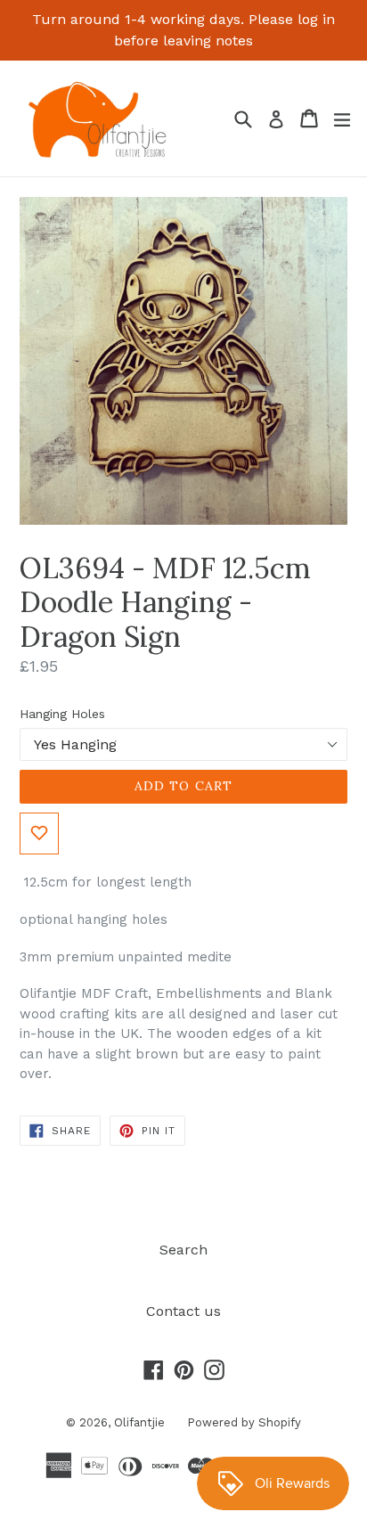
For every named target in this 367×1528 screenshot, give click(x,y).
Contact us (183, 1311)
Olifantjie (139, 1422)
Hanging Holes (62, 714)
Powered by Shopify (244, 1422)
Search (183, 1249)
